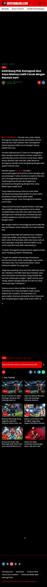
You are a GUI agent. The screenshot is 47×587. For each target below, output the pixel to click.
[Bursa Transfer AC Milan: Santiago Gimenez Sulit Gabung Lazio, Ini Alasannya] (12, 387)
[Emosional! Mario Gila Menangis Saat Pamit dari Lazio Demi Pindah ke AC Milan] (12, 433)
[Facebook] (30, 372)
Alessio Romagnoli (16, 358)
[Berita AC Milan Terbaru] (15, 3)
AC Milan (19, 170)
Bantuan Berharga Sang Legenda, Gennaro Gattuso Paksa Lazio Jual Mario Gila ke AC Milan (12, 421)
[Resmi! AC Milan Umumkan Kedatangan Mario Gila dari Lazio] (34, 433)
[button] (40, 3)
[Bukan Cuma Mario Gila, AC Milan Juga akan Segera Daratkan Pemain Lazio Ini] (34, 410)
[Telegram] (39, 372)
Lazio (29, 358)
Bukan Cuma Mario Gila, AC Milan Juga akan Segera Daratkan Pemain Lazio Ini (34, 421)
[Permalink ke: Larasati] (4, 83)
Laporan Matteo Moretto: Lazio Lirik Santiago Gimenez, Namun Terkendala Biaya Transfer (34, 398)
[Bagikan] (43, 82)
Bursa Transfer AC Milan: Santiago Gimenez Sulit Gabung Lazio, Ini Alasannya (11, 398)
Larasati (9, 82)
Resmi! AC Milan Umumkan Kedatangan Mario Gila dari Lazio (33, 444)
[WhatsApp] (43, 372)
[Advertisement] (23, 37)
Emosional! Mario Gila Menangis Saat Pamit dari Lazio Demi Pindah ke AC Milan (12, 444)
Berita (4, 67)
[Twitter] (35, 372)
